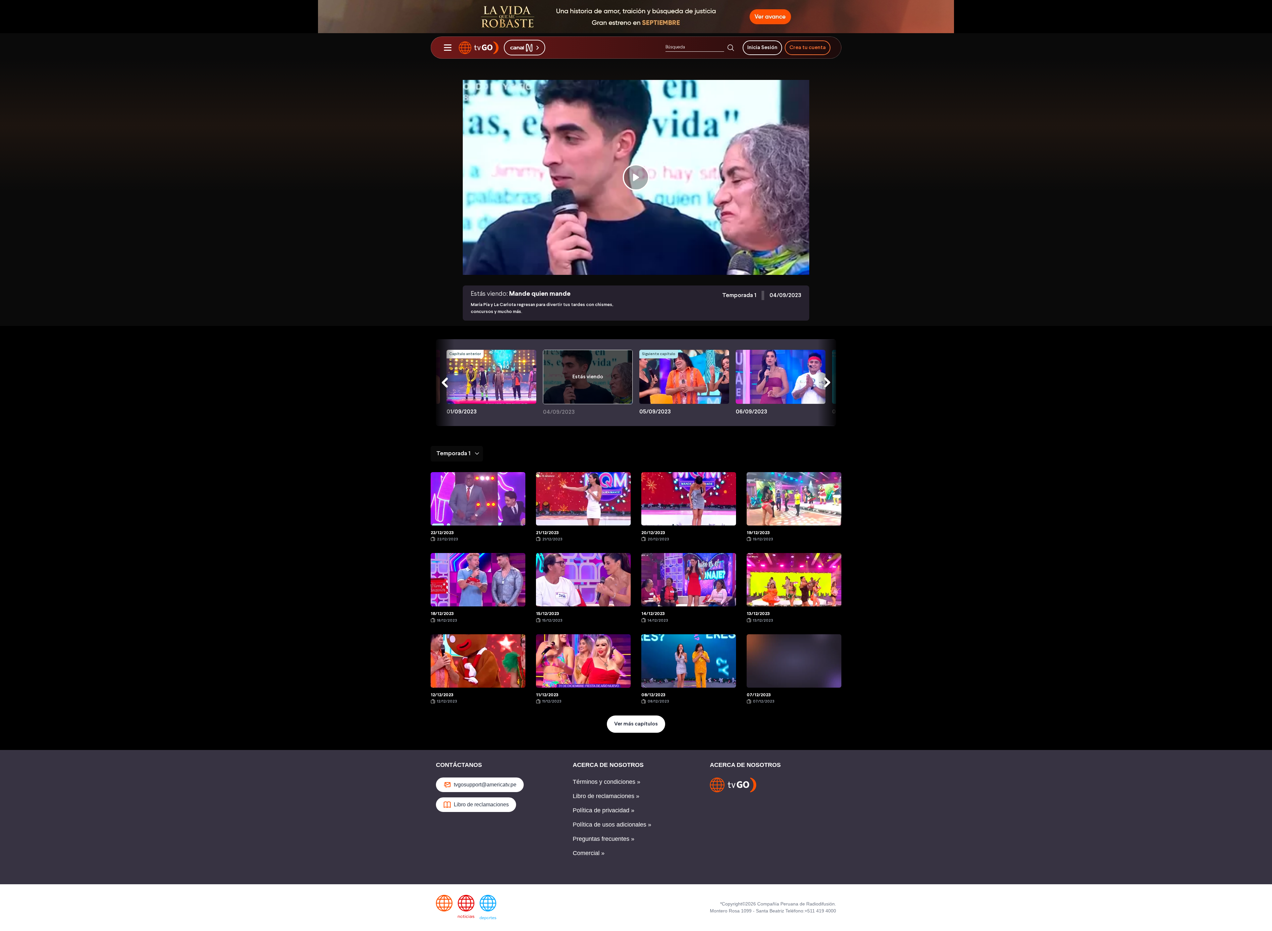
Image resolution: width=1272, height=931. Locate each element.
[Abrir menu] (447, 48)
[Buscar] (731, 48)
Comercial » (589, 853)
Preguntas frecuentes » (603, 839)
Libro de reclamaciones (481, 804)
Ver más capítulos (636, 723)
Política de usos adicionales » (612, 824)
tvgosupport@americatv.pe (485, 784)
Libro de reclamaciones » (606, 796)
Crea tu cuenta (807, 47)
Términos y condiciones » (606, 781)
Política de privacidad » (603, 810)
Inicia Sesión (762, 47)
